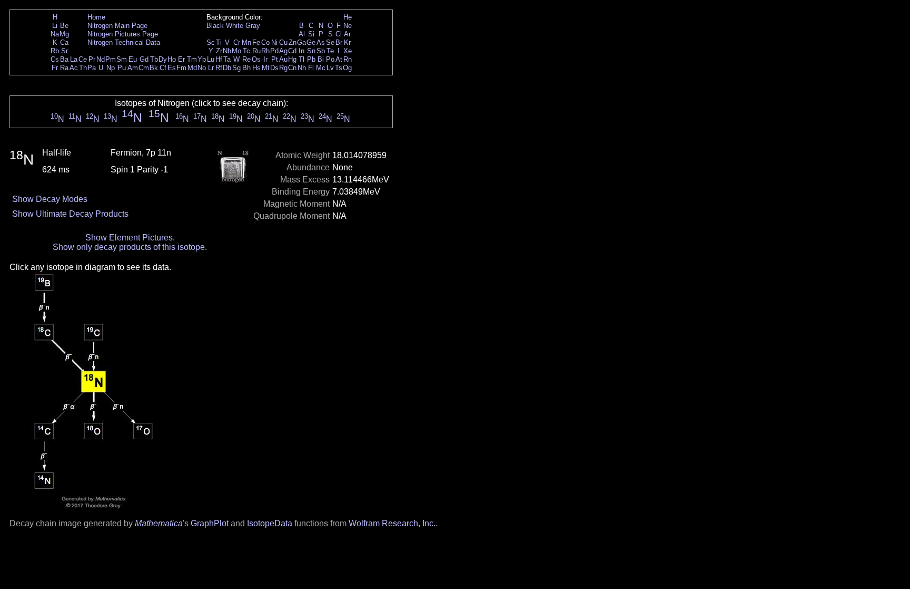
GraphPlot (210, 523)
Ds (274, 68)
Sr (64, 51)
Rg (283, 68)
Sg (236, 68)
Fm (181, 68)
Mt (266, 68)
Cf (163, 68)
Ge (310, 42)
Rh (265, 51)
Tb (154, 59)
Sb (320, 51)
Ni (274, 42)
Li (54, 26)
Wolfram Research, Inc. (392, 523)
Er (181, 59)
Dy (163, 59)
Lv (330, 68)
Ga (301, 42)
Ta (227, 59)
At (338, 59)
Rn (347, 59)
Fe (256, 42)
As (320, 42)
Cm (144, 68)
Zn (292, 42)
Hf (218, 59)
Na (55, 34)
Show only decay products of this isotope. (130, 247)
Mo (236, 51)
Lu (210, 59)
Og (347, 68)
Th (83, 68)
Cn (292, 68)
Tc (246, 51)
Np (110, 68)
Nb (227, 51)
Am (132, 68)
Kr (347, 42)
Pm (110, 59)
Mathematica (159, 523)
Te (330, 51)
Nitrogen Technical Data (123, 42)
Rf (218, 68)
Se (330, 42)
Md (192, 68)
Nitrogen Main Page (117, 26)
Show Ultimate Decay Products (70, 213)
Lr (211, 68)
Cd (292, 51)
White (234, 26)
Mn (246, 42)
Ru (256, 51)
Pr (91, 59)
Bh (246, 68)
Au (283, 59)
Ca (64, 42)
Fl (311, 68)
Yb (201, 59)
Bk (154, 68)
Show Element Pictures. (130, 237)
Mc (320, 68)
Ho (171, 59)
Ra (64, 68)
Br (338, 42)
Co (265, 42)
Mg (64, 34)
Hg (292, 59)
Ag (283, 51)
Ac (74, 68)
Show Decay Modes (49, 199)
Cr (236, 42)
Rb (55, 51)
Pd (274, 51)
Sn (311, 51)
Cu (283, 42)
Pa (91, 68)
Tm (192, 59)
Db (227, 68)
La (73, 59)
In (301, 51)
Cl (338, 34)
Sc (210, 42)
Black (215, 26)
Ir (265, 59)
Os (256, 59)
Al (302, 34)
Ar (347, 34)
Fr (55, 68)
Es (171, 68)
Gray (252, 26)
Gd (144, 59)
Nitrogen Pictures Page (122, 34)
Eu (132, 59)
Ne (347, 26)
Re (246, 59)
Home (96, 17)
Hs (256, 68)
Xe (347, 51)
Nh (302, 68)
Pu (121, 68)
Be (64, 26)
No (201, 68)
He (347, 17)
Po (330, 59)
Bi (321, 59)
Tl (301, 59)
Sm (121, 59)
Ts (338, 68)
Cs (55, 59)
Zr (219, 51)
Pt (274, 59)
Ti (219, 42)
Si (311, 34)
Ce (82, 59)
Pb (311, 59)
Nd (100, 59)
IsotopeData (269, 523)
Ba (64, 59)
